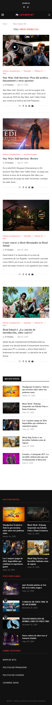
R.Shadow (9, 85)
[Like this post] (20, 106)
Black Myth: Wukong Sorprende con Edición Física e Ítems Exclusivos (35, 406)
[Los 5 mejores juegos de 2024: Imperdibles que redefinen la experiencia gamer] (11, 424)
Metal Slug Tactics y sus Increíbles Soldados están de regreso (34, 440)
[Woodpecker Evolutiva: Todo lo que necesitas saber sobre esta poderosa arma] (11, 391)
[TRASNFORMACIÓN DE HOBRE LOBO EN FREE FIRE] (11, 623)
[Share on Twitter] (26, 106)
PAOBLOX (26, 3)
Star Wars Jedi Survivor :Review (20, 158)
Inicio (5, 24)
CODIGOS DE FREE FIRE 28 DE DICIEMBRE (35, 603)
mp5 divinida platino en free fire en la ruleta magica (34, 586)
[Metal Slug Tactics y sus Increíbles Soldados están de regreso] (11, 441)
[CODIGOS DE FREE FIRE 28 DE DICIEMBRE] (11, 606)
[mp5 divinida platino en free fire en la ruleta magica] (11, 589)
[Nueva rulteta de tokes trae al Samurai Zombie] (11, 639)
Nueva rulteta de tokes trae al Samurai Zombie (34, 637)
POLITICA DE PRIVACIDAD (15, 667)
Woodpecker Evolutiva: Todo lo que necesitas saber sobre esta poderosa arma (35, 389)
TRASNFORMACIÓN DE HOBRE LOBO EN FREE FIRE (35, 620)
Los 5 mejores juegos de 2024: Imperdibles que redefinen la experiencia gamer (34, 423)
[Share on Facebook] (23, 106)
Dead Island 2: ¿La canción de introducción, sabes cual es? (19, 331)
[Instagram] (24, 7)
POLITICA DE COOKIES (13, 675)
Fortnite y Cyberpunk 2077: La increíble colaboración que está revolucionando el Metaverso (35, 457)
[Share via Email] (32, 106)
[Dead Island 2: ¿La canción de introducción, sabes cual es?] (26, 302)
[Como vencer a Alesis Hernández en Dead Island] (26, 215)
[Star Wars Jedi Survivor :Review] (26, 133)
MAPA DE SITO (9, 660)
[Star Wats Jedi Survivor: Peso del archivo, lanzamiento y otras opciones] (26, 50)
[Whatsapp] (28, 7)
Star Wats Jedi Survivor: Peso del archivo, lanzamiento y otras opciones (25, 79)
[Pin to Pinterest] (29, 106)
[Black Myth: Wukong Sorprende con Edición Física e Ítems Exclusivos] (11, 408)
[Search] (49, 15)
